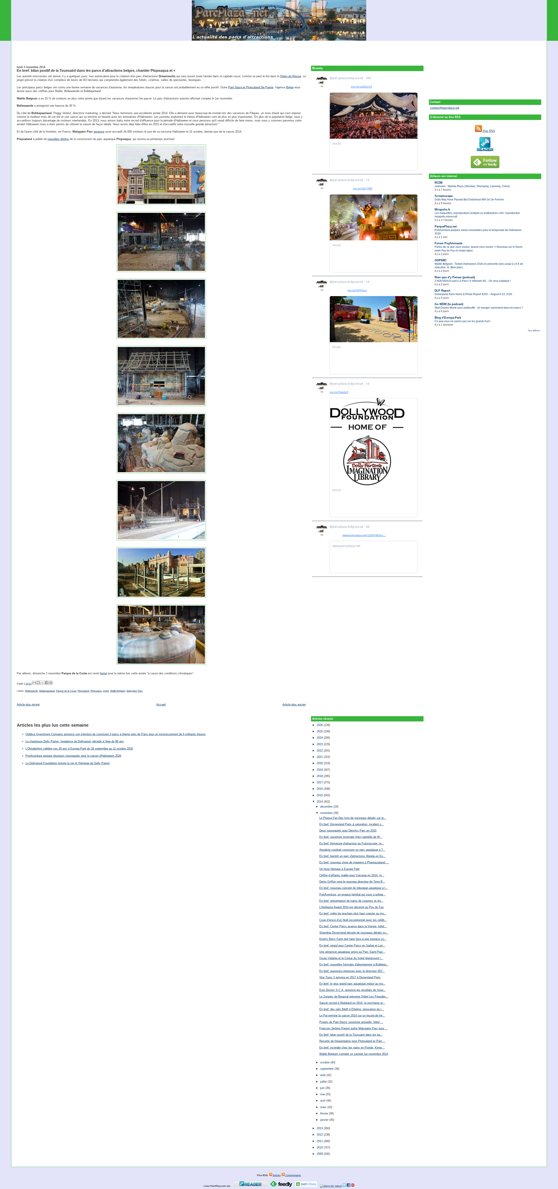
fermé (103, 673)
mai (323, 1094)
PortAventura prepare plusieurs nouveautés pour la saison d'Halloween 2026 (73, 755)
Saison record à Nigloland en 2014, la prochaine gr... (352, 1002)
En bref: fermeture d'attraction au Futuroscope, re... (351, 843)
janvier (324, 1119)
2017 (320, 782)
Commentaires (293, 1175)
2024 (320, 737)
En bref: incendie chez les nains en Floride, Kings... (352, 1047)
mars (323, 1107)
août (323, 1075)
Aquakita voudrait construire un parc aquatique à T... (352, 849)
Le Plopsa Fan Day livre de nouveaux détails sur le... (352, 818)
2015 (320, 795)
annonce (99, 131)
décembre (326, 806)
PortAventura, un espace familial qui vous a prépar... (352, 894)
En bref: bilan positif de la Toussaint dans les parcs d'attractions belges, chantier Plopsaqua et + (96, 70)
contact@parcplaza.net (444, 107)
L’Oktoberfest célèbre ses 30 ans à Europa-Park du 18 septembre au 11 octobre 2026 (79, 748)
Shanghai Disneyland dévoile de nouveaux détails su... (353, 932)
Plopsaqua (96, 691)
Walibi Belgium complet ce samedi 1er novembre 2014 (353, 1054)
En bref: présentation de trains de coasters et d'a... (351, 900)
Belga (289, 87)
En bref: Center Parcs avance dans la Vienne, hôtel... (353, 926)
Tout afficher (534, 330)
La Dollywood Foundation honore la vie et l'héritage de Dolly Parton (68, 763)
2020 (320, 763)
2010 (320, 1147)
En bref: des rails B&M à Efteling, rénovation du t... (351, 1009)
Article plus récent (28, 704)
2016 (320, 788)
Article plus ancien (294, 704)
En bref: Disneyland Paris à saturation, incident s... (351, 824)
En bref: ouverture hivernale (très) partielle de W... (350, 837)
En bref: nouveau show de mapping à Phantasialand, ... (354, 862)
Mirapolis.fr (442, 209)
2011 (320, 1141)
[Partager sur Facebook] (46, 682)
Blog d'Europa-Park (448, 317)
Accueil (161, 704)
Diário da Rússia (290, 76)
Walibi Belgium (117, 691)
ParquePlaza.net (446, 226)
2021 (320, 756)
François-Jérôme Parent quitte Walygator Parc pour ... (353, 1028)
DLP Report (442, 290)
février (324, 1113)
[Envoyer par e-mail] (34, 682)
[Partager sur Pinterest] (51, 682)
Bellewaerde (31, 691)
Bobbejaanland (47, 691)
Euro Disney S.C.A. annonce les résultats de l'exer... (352, 990)
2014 (320, 801)
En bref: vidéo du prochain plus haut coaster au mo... (352, 913)
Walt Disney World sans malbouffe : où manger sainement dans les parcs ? (479, 307)
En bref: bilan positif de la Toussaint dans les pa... (351, 1034)
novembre (326, 813)
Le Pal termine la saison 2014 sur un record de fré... (352, 1015)
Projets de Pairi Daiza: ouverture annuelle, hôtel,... (351, 1022)
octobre (325, 1062)
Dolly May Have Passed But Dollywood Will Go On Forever (469, 199)
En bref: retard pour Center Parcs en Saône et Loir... (352, 945)
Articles (276, 1175)
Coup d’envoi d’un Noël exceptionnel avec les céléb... (353, 920)
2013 (320, 1128)
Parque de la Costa (66, 691)
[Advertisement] (279, 50)
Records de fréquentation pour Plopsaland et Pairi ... (352, 1041)
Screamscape (444, 196)
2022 (320, 750)
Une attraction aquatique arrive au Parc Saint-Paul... (352, 951)
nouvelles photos (58, 139)
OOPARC (441, 260)
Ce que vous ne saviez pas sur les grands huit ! (462, 321)
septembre (327, 1068)
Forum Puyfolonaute (448, 243)
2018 (320, 776)
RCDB (438, 182)
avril (323, 1100)
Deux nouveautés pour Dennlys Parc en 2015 (347, 830)
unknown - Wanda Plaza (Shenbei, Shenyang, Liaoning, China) (472, 186)
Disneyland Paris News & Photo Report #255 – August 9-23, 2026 (473, 294)
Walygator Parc (134, 691)
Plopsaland (83, 691)
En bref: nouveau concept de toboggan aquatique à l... (353, 888)
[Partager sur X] (42, 682)
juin (322, 1088)
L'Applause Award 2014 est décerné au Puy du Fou (351, 907)
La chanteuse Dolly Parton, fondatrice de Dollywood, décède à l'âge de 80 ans (75, 741)
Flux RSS (488, 131)
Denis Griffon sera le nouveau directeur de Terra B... (352, 881)
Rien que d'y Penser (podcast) (455, 277)
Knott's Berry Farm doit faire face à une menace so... (352, 939)
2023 (320, 744)
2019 (320, 769)
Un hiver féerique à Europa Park (339, 869)
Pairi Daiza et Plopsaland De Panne (250, 87)
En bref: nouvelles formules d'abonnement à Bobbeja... (353, 964)
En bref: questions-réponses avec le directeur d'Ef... (352, 971)
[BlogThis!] (38, 682)
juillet (324, 1081)
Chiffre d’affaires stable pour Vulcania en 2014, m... (351, 875)
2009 (320, 1153)
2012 (320, 1134)
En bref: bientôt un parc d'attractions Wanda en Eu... (352, 856)
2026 (320, 725)
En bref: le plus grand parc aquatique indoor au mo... (352, 983)
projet (106, 691)
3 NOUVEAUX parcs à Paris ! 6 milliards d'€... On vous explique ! (473, 280)
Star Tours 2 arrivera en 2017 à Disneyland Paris (350, 977)
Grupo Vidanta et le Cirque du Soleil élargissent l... (351, 958)
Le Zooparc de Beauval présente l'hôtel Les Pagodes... (353, 996)
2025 (320, 731)
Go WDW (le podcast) (449, 304)
